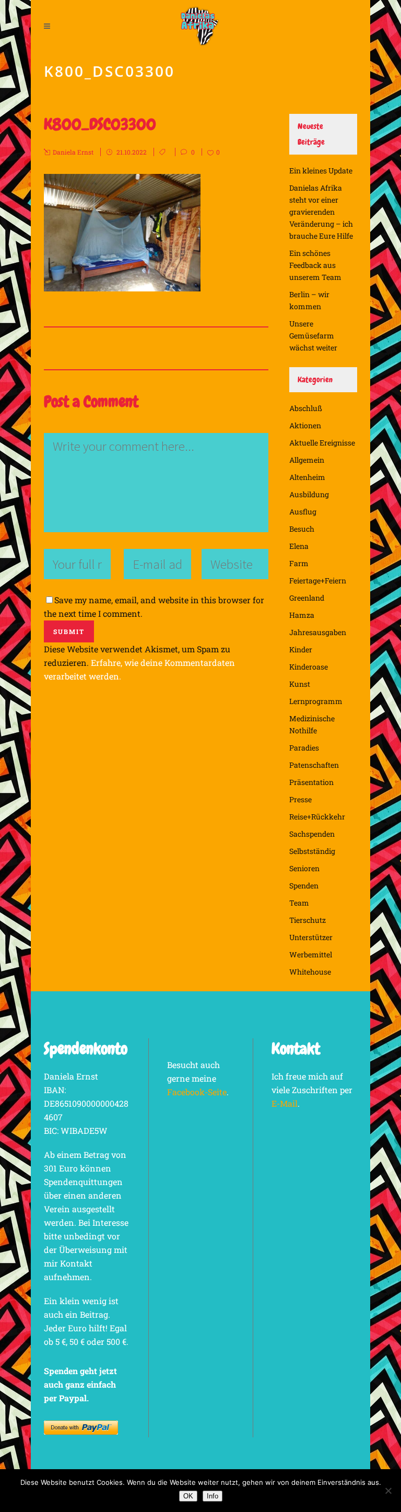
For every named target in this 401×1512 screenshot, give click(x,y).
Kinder (300, 649)
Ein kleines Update (320, 170)
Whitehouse (310, 972)
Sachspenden (312, 834)
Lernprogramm (316, 701)
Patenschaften (314, 765)
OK (188, 1496)
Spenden (304, 885)
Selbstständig (312, 851)
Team (299, 903)
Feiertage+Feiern (317, 580)
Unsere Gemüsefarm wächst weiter (313, 336)
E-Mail (285, 1103)
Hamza (301, 615)
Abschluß (305, 408)
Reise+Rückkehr (317, 817)
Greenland (306, 598)
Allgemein (306, 460)
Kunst (299, 684)
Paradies (304, 748)
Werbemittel (310, 954)
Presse (300, 799)
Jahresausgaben (317, 632)
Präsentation (311, 782)
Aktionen (305, 425)
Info (212, 1496)
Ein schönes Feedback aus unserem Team (315, 265)
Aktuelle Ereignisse (322, 443)
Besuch (301, 529)
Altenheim (307, 477)
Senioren (304, 868)
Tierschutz (307, 920)
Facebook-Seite (197, 1091)
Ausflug (302, 512)
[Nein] (388, 1490)
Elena (299, 546)
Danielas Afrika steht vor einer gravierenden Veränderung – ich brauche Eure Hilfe (321, 212)
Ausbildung (309, 494)
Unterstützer (311, 937)
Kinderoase (308, 667)
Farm (299, 563)
